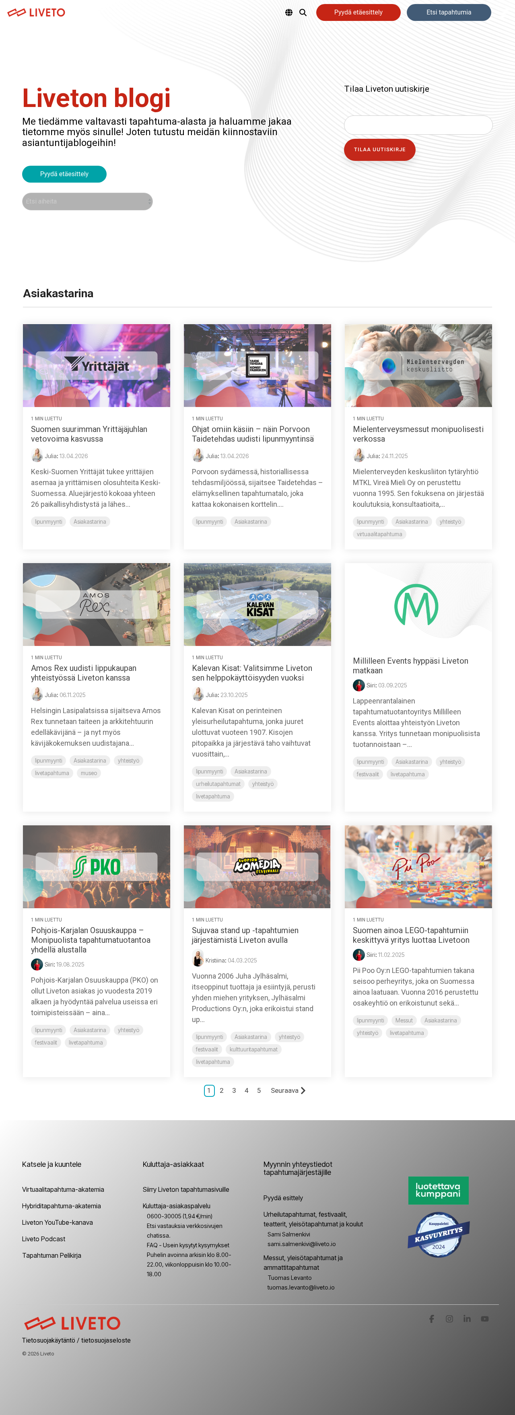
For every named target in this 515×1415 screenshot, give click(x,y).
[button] (503, 12)
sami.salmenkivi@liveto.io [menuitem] (302, 1243)
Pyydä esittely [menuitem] (283, 1198)
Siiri (371, 685)
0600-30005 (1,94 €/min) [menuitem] (179, 1216)
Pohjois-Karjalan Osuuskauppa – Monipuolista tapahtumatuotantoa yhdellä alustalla (90, 940)
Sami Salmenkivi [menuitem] (289, 1234)
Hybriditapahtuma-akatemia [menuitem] (61, 1206)
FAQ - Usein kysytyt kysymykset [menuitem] (188, 1245)
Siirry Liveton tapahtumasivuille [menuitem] (186, 1189)
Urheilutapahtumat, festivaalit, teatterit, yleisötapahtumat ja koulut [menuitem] (313, 1219)
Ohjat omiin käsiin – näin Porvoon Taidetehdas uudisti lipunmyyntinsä (253, 434)
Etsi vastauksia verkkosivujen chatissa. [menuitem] (184, 1230)
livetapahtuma (52, 773)
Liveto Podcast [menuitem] (43, 1239)
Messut (404, 1020)
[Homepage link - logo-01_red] (72, 1327)
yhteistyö (450, 521)
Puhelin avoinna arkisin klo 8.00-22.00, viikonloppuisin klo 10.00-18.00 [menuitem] (189, 1264)
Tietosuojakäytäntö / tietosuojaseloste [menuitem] (76, 1340)
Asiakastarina (90, 521)
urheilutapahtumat (218, 784)
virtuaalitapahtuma (379, 534)
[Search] (303, 12)
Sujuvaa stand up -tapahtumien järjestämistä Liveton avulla (245, 935)
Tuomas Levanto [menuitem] (290, 1277)
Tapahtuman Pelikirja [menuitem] (51, 1255)
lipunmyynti (48, 521)
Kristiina (215, 960)
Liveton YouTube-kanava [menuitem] (57, 1222)
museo (89, 773)
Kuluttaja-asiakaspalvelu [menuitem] (176, 1206)
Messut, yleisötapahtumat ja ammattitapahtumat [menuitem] (304, 1262)
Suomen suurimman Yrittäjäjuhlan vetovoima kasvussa (89, 434)
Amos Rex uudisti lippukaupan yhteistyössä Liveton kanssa (83, 673)
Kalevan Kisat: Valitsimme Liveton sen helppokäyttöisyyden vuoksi (252, 673)
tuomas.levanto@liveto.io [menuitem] (301, 1287)
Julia (51, 455)
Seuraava (285, 1090)
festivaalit (368, 774)
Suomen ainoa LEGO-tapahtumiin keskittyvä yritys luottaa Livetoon (411, 935)
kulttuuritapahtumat (254, 1049)
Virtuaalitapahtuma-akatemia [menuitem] (63, 1189)
